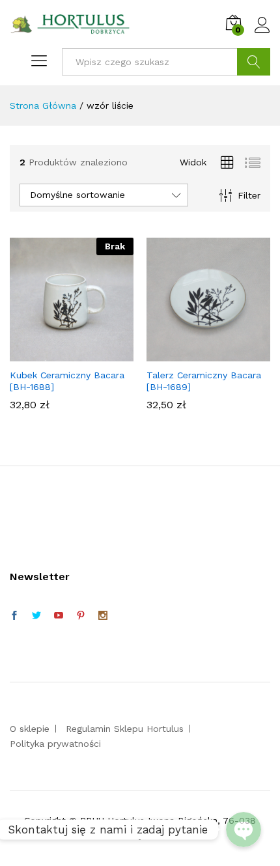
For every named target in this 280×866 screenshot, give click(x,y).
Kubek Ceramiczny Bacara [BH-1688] (67, 381)
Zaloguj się (262, 33)
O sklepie (29, 728)
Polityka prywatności (55, 743)
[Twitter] (36, 616)
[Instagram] (103, 616)
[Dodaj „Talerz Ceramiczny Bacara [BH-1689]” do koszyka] (206, 353)
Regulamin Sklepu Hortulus (125, 728)
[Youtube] (59, 616)
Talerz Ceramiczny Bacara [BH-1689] (204, 381)
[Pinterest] (81, 616)
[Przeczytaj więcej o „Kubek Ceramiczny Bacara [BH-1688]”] (70, 353)
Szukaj (253, 62)
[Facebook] (14, 616)
